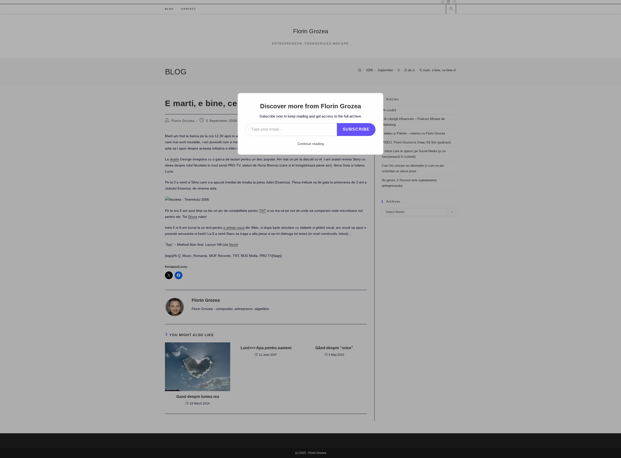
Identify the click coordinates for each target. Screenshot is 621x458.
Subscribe (356, 129)
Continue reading (310, 144)
